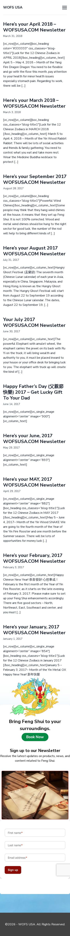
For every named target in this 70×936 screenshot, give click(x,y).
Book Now (35, 737)
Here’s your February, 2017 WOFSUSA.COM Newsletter (34, 558)
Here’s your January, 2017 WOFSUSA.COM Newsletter (34, 630)
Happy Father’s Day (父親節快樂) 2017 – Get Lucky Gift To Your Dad (33, 392)
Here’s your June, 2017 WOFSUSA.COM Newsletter (34, 439)
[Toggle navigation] (64, 7)
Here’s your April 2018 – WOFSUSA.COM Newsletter (34, 27)
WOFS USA (12, 7)
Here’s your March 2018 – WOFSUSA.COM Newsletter (34, 103)
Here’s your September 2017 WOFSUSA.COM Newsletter (34, 179)
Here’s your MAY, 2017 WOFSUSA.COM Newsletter (34, 482)
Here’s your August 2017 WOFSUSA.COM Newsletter (34, 251)
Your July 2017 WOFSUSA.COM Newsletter (34, 322)
